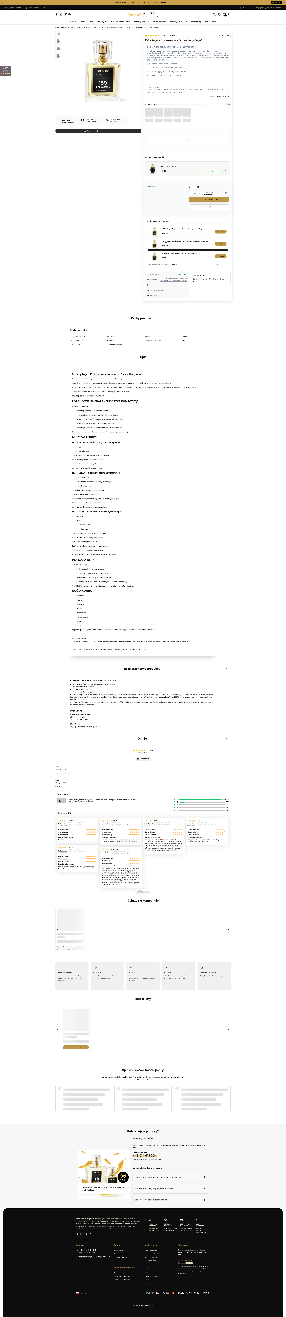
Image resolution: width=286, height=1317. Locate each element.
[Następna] (284, 2)
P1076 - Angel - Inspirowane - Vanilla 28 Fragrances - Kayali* (183, 229)
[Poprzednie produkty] (57, 929)
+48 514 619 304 (144, 1155)
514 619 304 (245, 8)
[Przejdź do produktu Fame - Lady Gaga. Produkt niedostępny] (70, 922)
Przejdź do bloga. (87, 1190)
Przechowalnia (150, 1261)
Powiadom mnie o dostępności (70, 948)
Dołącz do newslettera (188, 1263)
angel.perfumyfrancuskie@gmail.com (269, 8)
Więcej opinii (143, 891)
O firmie (147, 1280)
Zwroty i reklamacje (121, 1257)
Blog (146, 1283)
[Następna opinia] (228, 1094)
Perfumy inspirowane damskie (112, 27)
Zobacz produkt (76, 1047)
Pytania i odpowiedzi (152, 1276)
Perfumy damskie (94, 27)
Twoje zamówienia (152, 1250)
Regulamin (202, 1266)
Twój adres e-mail (185, 1260)
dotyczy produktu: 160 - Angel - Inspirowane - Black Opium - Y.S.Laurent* (88, 1100)
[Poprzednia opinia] (57, 1094)
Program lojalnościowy (153, 1254)
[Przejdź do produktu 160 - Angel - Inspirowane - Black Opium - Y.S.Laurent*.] (76, 1022)
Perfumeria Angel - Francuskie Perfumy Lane (70, 27)
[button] (226, 193)
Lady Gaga (226, 35)
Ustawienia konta (151, 1257)
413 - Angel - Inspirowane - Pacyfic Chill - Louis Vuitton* (181, 253)
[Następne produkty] (228, 929)
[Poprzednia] (2, 2)
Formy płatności (120, 1273)
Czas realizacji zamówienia (124, 1276)
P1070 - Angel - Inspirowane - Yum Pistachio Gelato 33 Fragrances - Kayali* (185, 242)
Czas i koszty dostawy (122, 1280)
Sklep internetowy (142, 1305)
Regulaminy (118, 1250)
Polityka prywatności (121, 1254)
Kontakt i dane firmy (152, 1273)
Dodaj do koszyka (210, 199)
